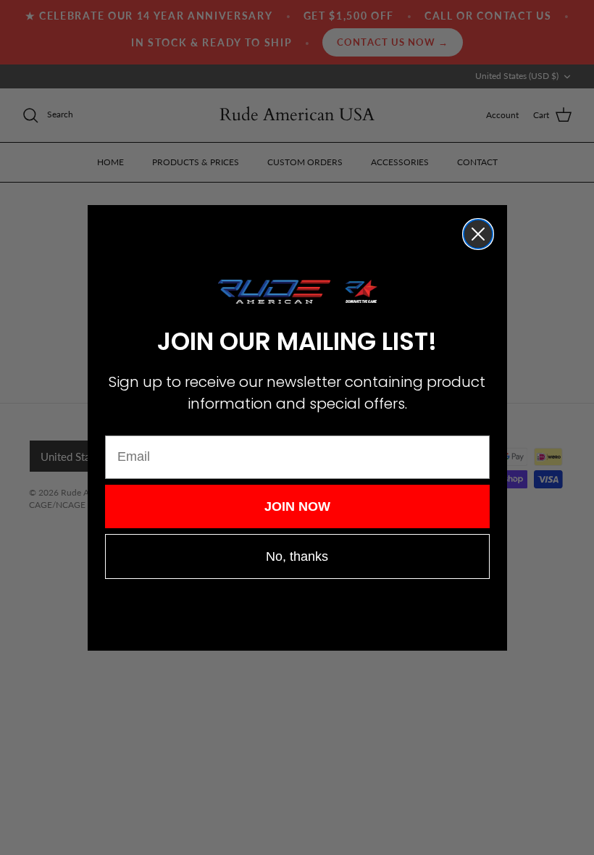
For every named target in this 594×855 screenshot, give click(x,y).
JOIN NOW (297, 506)
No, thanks (297, 556)
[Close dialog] (478, 234)
